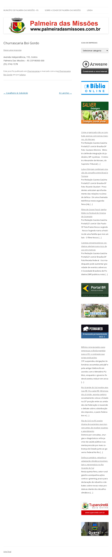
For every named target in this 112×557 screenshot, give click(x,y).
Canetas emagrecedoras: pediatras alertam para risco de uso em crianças (94, 246)
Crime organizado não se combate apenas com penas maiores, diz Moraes (94, 136)
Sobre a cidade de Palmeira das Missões (63, 10)
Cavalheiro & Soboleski (16, 93)
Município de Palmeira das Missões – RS (21, 10)
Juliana (23, 74)
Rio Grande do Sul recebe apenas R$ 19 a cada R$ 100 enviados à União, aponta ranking (94, 391)
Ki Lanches (65, 93)
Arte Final (7, 551)
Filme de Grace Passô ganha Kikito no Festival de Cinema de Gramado (93, 213)
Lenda (90, 10)
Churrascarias (33, 71)
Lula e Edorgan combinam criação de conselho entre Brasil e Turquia (94, 172)
